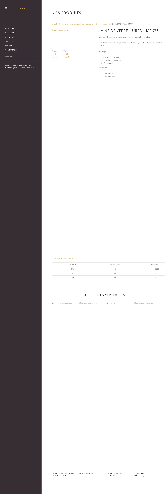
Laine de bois (86, 473)
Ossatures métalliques (141, 474)
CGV (19, 68)
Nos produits (63, 24)
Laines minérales (101, 24)
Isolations (89, 24)
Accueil (54, 24)
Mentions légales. (11, 68)
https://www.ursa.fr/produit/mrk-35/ (64, 258)
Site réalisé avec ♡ (27, 68)
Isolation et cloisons (76, 24)
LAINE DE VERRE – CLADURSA (115, 474)
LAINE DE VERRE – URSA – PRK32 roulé (63, 474)
